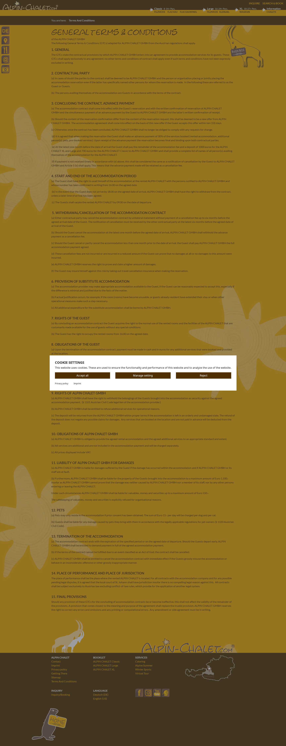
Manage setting (143, 375)
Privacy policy (61, 383)
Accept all (82, 375)
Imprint (77, 383)
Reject (203, 375)
